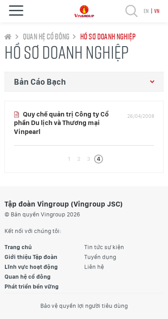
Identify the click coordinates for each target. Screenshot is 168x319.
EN (145, 10)
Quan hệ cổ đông (45, 36)
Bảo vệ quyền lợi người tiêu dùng (84, 305)
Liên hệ (94, 266)
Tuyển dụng (100, 257)
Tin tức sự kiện (104, 247)
